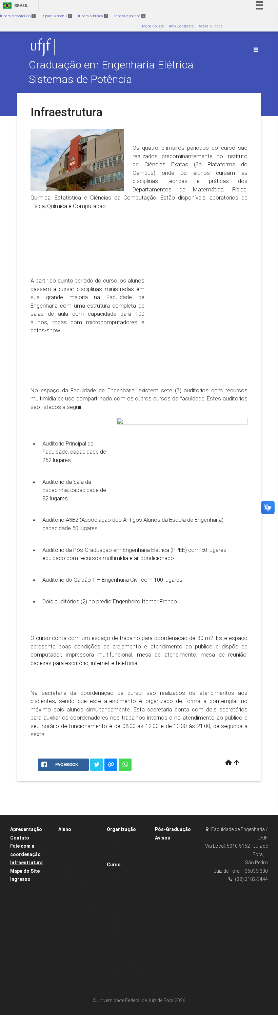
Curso (114, 864)
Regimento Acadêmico (81, 856)
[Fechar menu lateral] (255, 49)
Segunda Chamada (79, 910)
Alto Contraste (181, 26)
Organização (121, 829)
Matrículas (71, 937)
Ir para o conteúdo (17, 16)
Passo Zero (71, 946)
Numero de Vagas (30, 888)
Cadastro (70, 838)
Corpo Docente (123, 856)
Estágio (116, 945)
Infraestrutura (26, 862)
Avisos (162, 838)
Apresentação (26, 829)
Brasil (14, 5)
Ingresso (20, 879)
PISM (18, 906)
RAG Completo (74, 865)
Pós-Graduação (173, 829)
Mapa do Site (153, 26)
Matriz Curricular (125, 918)
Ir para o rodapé (129, 16)
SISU (18, 897)
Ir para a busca (92, 16)
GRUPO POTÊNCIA (78, 847)
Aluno (64, 829)
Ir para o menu (56, 16)
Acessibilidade (210, 26)
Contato (19, 838)
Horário (116, 909)
